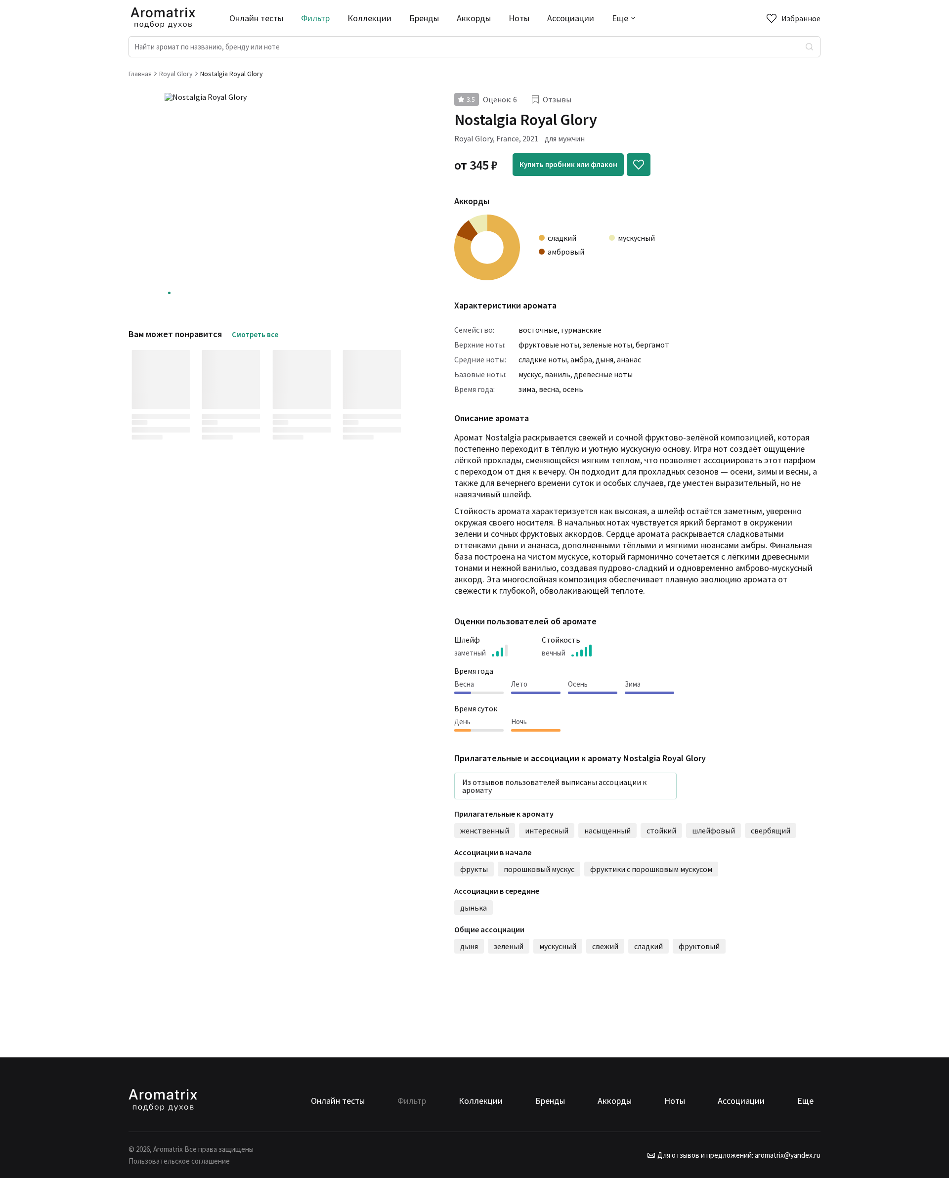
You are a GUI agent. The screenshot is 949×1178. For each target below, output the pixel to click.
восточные (538, 330)
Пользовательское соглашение (179, 1161)
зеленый (508, 946)
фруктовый (699, 946)
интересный (546, 830)
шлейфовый (713, 830)
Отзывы (557, 99)
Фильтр (315, 18)
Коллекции (369, 18)
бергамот (652, 344)
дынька (473, 908)
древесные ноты (603, 374)
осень (572, 389)
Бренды (424, 18)
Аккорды (474, 18)
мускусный (557, 946)
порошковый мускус (539, 869)
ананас (629, 359)
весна (549, 389)
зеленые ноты (607, 344)
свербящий (770, 830)
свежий (605, 946)
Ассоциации (570, 18)
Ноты (519, 18)
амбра (581, 359)
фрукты (474, 869)
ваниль (557, 374)
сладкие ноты (542, 359)
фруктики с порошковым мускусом (651, 869)
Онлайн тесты (256, 18)
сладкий (648, 946)
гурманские (581, 330)
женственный (484, 830)
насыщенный (607, 830)
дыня (604, 359)
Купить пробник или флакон (568, 164)
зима (526, 389)
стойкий (661, 830)
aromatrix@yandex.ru (786, 1155)
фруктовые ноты (548, 344)
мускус (529, 374)
